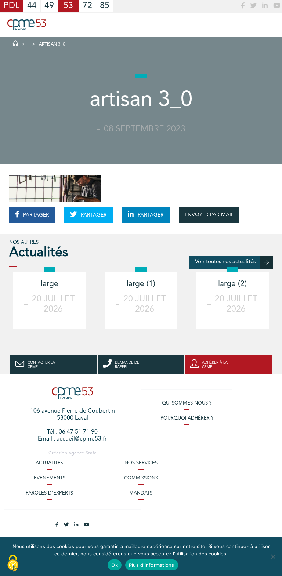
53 (68, 6)
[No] (272, 556)
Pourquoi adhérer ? (186, 418)
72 (87, 6)
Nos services (141, 463)
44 (32, 6)
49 (49, 6)
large (49, 284)
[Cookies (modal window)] (13, 563)
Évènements (49, 478)
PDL (11, 6)
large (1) (141, 284)
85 (104, 6)
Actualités (49, 463)
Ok (114, 565)
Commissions (141, 478)
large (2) (232, 284)
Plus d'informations (151, 565)
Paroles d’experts (49, 493)
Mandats (140, 493)
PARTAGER (35, 215)
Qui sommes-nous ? (187, 403)
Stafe (91, 453)
